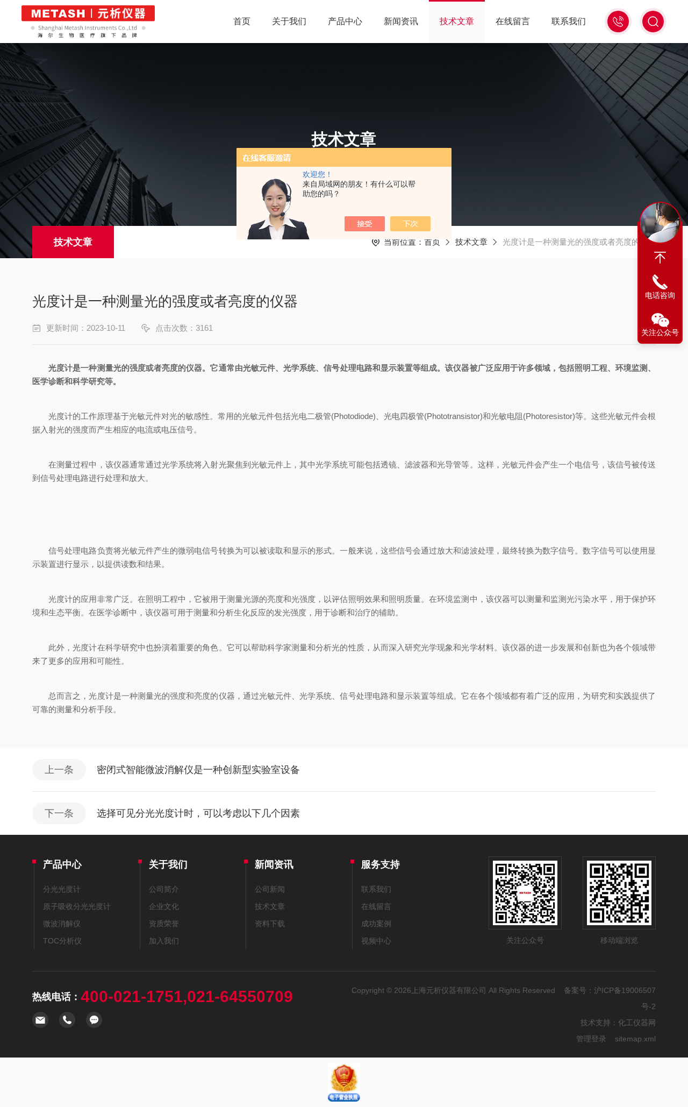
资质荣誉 (164, 923)
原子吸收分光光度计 (77, 906)
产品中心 (345, 21)
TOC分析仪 (62, 940)
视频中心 (376, 940)
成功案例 (376, 923)
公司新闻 (270, 889)
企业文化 (164, 906)
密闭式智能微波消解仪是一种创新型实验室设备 (198, 769)
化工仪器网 (637, 1022)
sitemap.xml (635, 1038)
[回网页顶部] (660, 257)
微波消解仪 (62, 923)
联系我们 (568, 21)
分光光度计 (62, 889)
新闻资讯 (401, 21)
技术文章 (457, 21)
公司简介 (164, 889)
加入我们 (164, 940)
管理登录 (591, 1038)
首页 (241, 21)
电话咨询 (660, 295)
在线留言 (513, 21)
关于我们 (289, 21)
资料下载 (270, 923)
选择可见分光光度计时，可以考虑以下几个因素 (198, 813)
